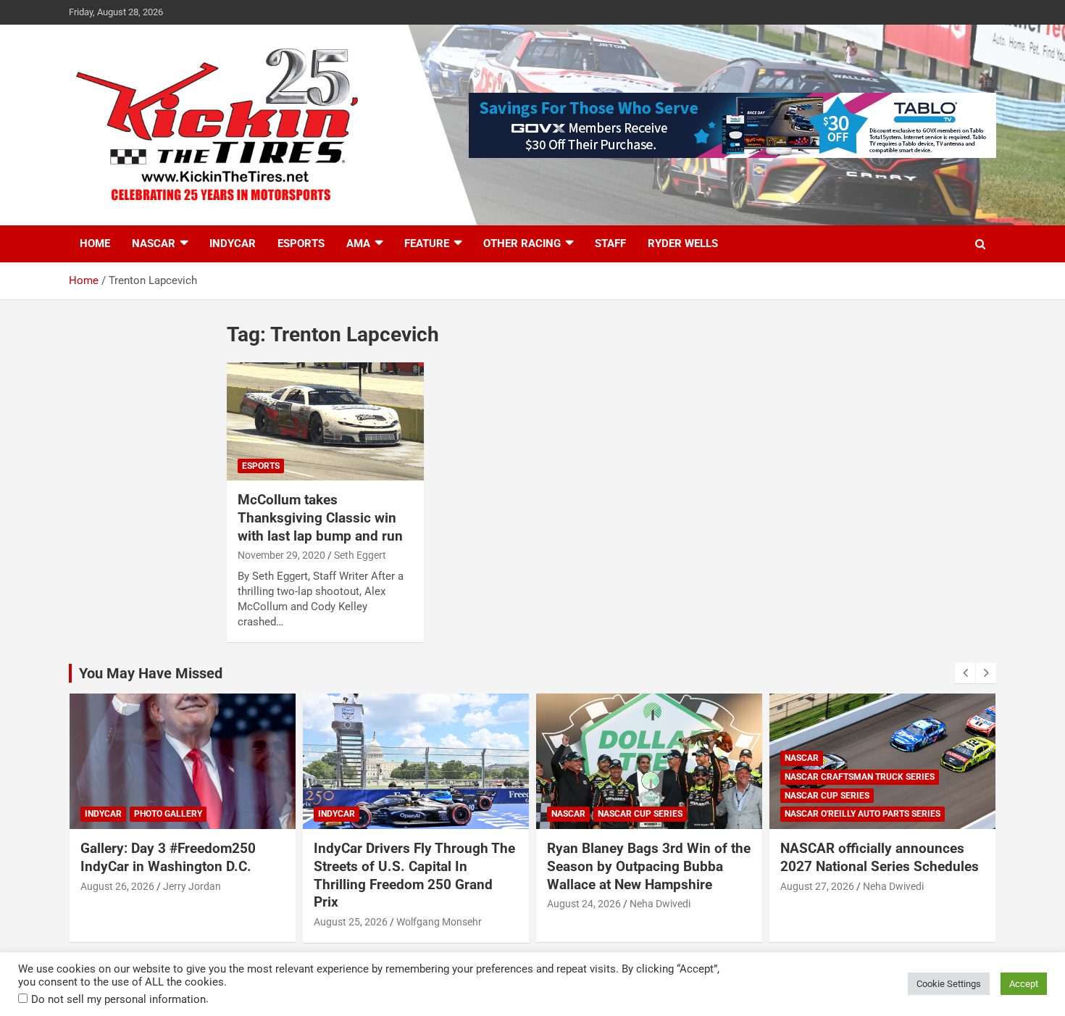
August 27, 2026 (817, 886)
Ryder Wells (683, 243)
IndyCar (232, 243)
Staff (610, 243)
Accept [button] (1023, 983)
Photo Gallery (168, 814)
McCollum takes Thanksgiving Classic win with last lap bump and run (320, 517)
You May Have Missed (150, 673)
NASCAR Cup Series (640, 814)
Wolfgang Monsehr (439, 922)
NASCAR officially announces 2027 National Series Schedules (879, 857)
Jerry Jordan (192, 886)
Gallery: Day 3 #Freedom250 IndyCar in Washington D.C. (168, 857)
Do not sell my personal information (118, 999)
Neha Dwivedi (660, 903)
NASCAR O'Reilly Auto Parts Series (862, 814)
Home (95, 243)
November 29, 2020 (281, 555)
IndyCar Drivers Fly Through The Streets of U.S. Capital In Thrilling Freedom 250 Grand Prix (414, 875)
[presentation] (965, 673)
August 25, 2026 (351, 922)
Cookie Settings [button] (948, 983)
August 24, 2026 (584, 903)
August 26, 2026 (117, 886)
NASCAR (153, 243)
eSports (301, 243)
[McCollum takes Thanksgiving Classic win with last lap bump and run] (326, 421)
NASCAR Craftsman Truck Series (860, 777)
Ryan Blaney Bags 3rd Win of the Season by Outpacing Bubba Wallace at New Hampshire (649, 866)
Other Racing (522, 243)
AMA (358, 243)
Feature (426, 243)
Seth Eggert (360, 555)
